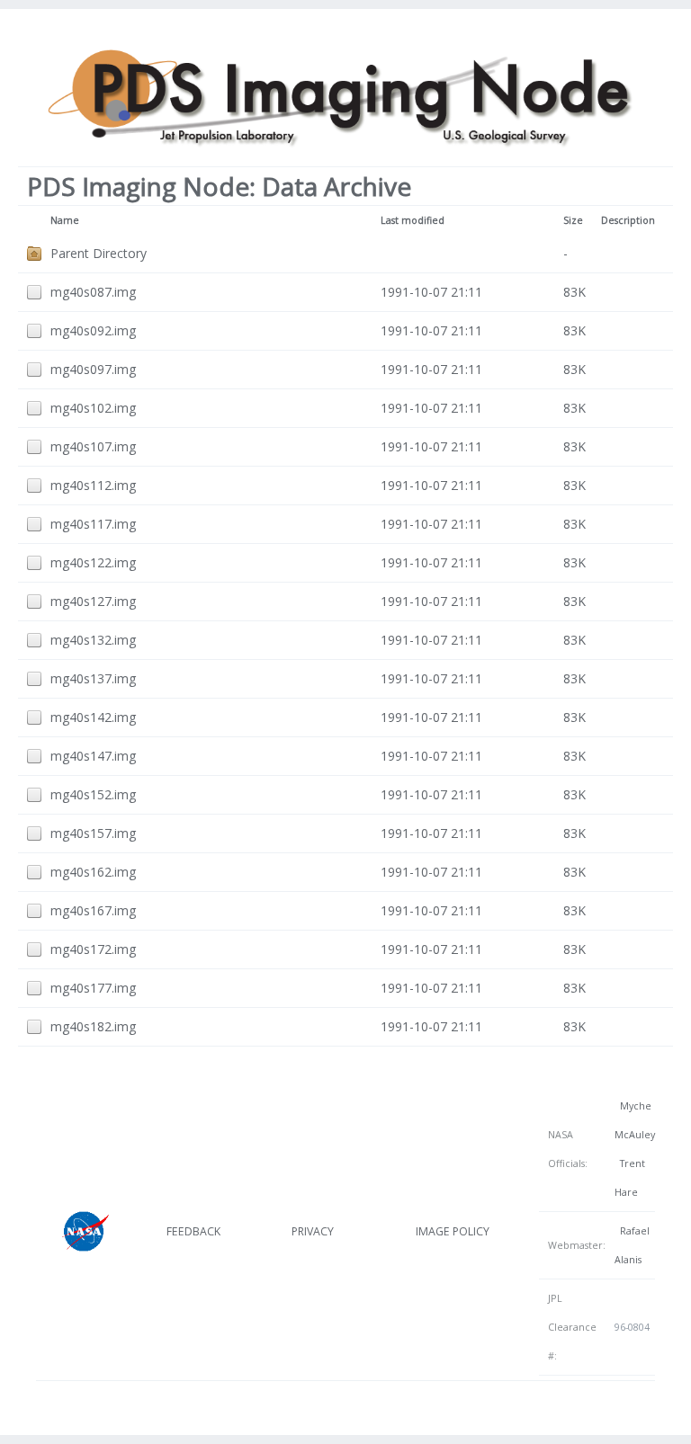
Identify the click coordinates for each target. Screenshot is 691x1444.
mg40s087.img (93, 291)
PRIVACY (313, 1231)
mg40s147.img (93, 755)
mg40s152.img (93, 794)
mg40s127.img (93, 601)
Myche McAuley (635, 1120)
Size (573, 220)
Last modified (412, 220)
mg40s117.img (93, 523)
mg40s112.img (93, 485)
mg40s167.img (93, 910)
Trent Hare (630, 1178)
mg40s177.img (93, 987)
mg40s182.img (93, 1026)
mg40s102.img (93, 407)
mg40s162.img (93, 871)
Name (64, 220)
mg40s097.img (93, 369)
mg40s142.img (93, 717)
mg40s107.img (93, 446)
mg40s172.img (93, 949)
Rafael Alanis (632, 1245)
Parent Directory (98, 253)
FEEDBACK (193, 1231)
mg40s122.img (93, 562)
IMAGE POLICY (452, 1231)
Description (628, 220)
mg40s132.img (93, 639)
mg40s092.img (93, 330)
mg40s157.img (93, 833)
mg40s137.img (93, 678)
